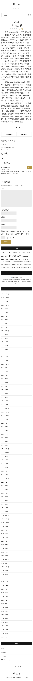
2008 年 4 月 (4, 585)
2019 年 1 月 (4, 320)
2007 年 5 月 (4, 626)
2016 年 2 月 (4, 379)
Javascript (24, 256)
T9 (22, 259)
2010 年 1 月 (4, 511)
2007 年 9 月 (4, 611)
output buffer (14, 259)
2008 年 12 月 (5, 559)
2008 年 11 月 (5, 563)
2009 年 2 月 (4, 552)
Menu (6, 15)
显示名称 (5, 210)
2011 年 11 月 (5, 449)
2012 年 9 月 (4, 430)
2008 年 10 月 (5, 567)
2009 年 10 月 (5, 522)
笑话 (6, 267)
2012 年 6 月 (4, 438)
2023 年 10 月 (5, 297)
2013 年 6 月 (4, 419)
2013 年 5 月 (4, 423)
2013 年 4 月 (4, 426)
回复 (29, 167)
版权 (21, 264)
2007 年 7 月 (4, 618)
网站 (3, 224)
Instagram (15, 255)
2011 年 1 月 (4, 474)
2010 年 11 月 (5, 482)
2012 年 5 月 (4, 441)
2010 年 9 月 (4, 489)
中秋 (12, 261)
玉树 (24, 264)
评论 (3, 188)
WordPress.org (5, 660)
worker (3, 262)
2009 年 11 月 (5, 519)
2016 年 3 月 (4, 375)
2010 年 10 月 (5, 486)
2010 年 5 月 (4, 497)
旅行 (10, 264)
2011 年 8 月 (4, 456)
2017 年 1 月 (4, 360)
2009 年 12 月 (5, 515)
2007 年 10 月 (5, 607)
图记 (29, 262)
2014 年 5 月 (4, 397)
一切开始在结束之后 (7, 148)
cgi (2, 252)
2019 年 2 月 (4, 316)
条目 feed (3, 652)
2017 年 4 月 (4, 349)
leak (28, 256)
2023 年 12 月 (5, 294)
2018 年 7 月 (4, 338)
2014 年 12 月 (5, 386)
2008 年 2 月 (4, 592)
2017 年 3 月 (4, 353)
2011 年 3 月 (4, 467)
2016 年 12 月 (5, 364)
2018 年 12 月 (5, 323)
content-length (8, 252)
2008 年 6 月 (4, 578)
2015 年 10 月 (5, 382)
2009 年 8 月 (4, 530)
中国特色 (8, 262)
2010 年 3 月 (4, 504)
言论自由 (18, 267)
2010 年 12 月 (5, 478)
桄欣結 (16, 4)
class (4, 252)
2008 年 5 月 (4, 581)
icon (8, 256)
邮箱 (3, 217)
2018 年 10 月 (5, 331)
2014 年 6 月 (4, 393)
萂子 (9, 267)
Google (23, 252)
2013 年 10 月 (5, 415)
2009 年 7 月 (4, 533)
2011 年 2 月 (4, 471)
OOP (10, 259)
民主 (18, 264)
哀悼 (27, 261)
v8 (27, 259)
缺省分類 (16, 22)
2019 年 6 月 (4, 308)
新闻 (2, 264)
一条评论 (20, 29)
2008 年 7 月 (4, 574)
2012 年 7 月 (4, 434)
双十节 (23, 261)
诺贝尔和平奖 (24, 267)
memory (3, 259)
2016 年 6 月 (4, 371)
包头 (21, 261)
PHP (19, 259)
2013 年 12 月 (5, 408)
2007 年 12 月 (5, 600)
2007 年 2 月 (4, 637)
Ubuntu (24, 259)
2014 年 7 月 (4, 390)
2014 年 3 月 (4, 401)
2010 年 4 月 (4, 500)
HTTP (5, 256)
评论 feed (3, 656)
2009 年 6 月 (4, 537)
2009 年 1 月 (4, 556)
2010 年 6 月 (4, 493)
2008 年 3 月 (4, 589)
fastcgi (14, 252)
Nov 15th (4, 153)
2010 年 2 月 (4, 508)
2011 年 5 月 (4, 460)
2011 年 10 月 (5, 452)
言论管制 (13, 267)
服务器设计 (14, 264)
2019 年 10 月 (5, 305)
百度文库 (27, 264)
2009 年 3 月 (4, 548)
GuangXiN (27, 252)
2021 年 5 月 (4, 301)
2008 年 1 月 (4, 596)
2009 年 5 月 (4, 541)
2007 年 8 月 (4, 615)
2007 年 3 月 (4, 633)
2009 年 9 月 (4, 526)
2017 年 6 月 (4, 342)
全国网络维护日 (16, 261)
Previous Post (9, 134)
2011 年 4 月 (4, 463)
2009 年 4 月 (4, 545)
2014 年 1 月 (4, 404)
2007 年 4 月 (4, 629)
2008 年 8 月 (4, 570)
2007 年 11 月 (5, 604)
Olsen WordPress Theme (12, 677)
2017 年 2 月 (4, 356)
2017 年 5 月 (4, 345)
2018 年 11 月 (5, 327)
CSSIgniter (25, 677)
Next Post (24, 134)
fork (17, 252)
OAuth (6, 259)
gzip (2, 256)
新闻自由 (6, 264)
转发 (29, 267)
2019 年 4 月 (4, 312)
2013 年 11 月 (5, 412)
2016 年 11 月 (5, 367)
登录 (2, 649)
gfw (19, 252)
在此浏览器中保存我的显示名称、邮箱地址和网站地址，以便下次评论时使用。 (16, 232)
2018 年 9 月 (4, 334)
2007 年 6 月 (4, 622)
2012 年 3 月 (4, 445)
